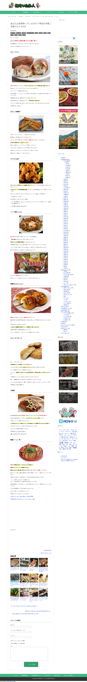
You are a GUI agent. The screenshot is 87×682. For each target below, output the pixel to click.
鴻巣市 (65, 209)
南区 (67, 173)
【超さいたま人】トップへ (46, 552)
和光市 (65, 259)
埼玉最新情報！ (25, 12)
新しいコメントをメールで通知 (18, 640)
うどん (61, 429)
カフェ (65, 298)
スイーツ (64, 437)
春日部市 (65, 201)
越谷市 (65, 218)
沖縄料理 (65, 304)
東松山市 (65, 247)
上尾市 (65, 179)
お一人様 (65, 314)
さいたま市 (66, 160)
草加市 (12, 34)
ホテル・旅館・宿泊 (68, 274)
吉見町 (65, 263)
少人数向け (66, 318)
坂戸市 (65, 221)
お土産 (64, 429)
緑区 (67, 175)
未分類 (62, 157)
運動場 (64, 448)
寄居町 (20, 34)
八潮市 (65, 257)
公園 (65, 271)
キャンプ (61, 435)
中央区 (67, 168)
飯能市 (65, 239)
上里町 (65, 204)
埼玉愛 (62, 323)
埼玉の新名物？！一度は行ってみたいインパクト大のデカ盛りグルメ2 (24, 584)
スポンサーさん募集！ (73, 12)
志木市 (65, 182)
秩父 (62, 447)
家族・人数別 (64, 311)
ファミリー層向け (67, 312)
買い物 (65, 281)
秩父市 (65, 184)
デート (65, 283)
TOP (13, 16)
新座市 (65, 242)
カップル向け (66, 316)
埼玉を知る (63, 326)
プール (65, 440)
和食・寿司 (66, 289)
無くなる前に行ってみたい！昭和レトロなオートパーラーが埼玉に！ (24, 598)
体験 (65, 329)
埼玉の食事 (63, 286)
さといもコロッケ (17, 606)
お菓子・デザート (67, 287)
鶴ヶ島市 (65, 232)
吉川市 (65, 261)
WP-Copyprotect (12, 681)
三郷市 (65, 252)
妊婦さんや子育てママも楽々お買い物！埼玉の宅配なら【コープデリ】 (43, 584)
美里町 (65, 254)
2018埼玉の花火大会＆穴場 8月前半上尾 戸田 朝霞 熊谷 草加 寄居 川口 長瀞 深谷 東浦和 (43, 569)
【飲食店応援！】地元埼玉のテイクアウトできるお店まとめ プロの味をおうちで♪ (33, 599)
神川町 (65, 203)
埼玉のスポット (64, 269)
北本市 (65, 213)
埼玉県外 (63, 321)
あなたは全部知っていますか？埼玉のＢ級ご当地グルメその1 (14, 569)
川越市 (65, 208)
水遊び (65, 446)
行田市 (16, 34)
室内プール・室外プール (69, 284)
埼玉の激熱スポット (37, 12)
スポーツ (72, 437)
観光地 (65, 277)
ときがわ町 (66, 230)
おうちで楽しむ (64, 333)
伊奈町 (65, 185)
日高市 (65, 249)
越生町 (65, 199)
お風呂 (68, 429)
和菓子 (75, 442)
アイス (62, 431)
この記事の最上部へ (47, 550)
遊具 (70, 447)
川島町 (65, 211)
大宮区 (67, 165)
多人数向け (66, 319)
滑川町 (65, 240)
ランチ (70, 440)
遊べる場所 (66, 272)
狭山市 (65, 225)
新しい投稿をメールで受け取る (18, 643)
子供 (67, 444)
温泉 (65, 279)
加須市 (65, 191)
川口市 (65, 206)
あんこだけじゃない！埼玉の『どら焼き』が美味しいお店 (43, 598)
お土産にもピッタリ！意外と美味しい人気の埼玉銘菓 (21, 496)
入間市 (65, 268)
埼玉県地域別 (64, 159)
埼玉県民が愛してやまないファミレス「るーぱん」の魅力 (22, 499)
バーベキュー (67, 438)
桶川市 (65, 197)
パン (65, 299)
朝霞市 (65, 180)
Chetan (8, 681)
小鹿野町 (65, 194)
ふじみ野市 (66, 187)
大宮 (64, 444)
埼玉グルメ (29, 606)
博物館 (71, 442)
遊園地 (75, 447)
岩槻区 (67, 177)
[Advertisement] (31, 515)
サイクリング (70, 435)
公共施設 (65, 276)
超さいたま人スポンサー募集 (67, 324)
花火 (65, 331)
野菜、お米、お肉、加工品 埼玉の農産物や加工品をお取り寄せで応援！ (14, 598)
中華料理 (65, 291)
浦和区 (67, 172)
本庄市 (65, 220)
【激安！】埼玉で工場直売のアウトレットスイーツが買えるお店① (24, 569)
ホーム (14, 12)
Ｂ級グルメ (34, 606)
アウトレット (68, 431)
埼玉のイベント (64, 328)
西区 (67, 161)
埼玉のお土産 (64, 306)
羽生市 (65, 245)
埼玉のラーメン (67, 294)
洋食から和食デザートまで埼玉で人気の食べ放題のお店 (33, 584)
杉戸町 (65, 227)
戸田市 (65, 235)
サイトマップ (49, 12)
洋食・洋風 (66, 292)
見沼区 (67, 167)
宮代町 (24, 34)
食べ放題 (69, 448)
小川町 (65, 196)
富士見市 (65, 251)
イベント (67, 433)
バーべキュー (66, 301)
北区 (67, 163)
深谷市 (65, 192)
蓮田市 (65, 244)
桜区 (67, 170)
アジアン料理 (66, 303)
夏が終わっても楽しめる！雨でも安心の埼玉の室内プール (14, 584)
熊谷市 (65, 189)
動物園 (66, 442)
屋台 (73, 444)
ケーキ (66, 435)
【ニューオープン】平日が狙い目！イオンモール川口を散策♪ (33, 569)
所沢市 (65, 233)
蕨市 (65, 266)
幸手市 (65, 223)
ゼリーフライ (24, 606)
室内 (70, 444)
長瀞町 (65, 237)
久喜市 (65, 216)
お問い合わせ (61, 12)
